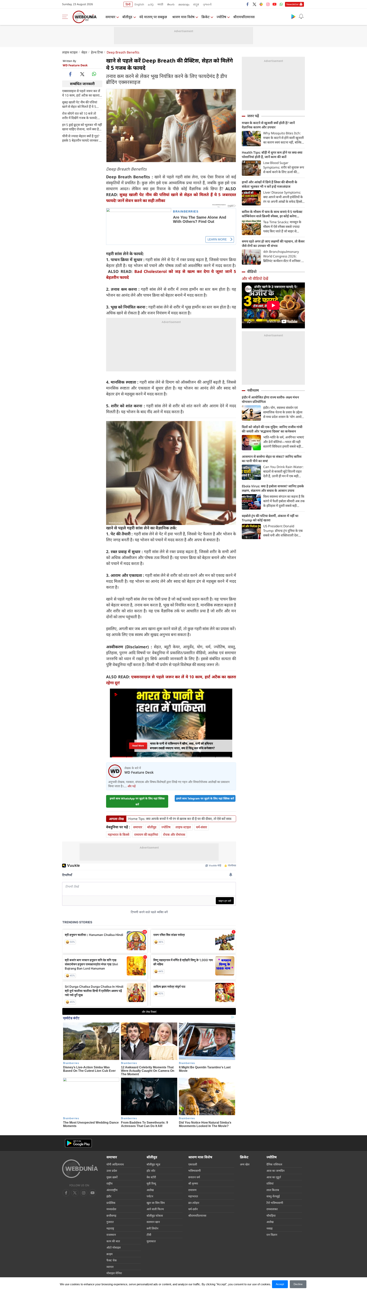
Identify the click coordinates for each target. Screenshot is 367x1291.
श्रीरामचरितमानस (244, 17)
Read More (138, 745)
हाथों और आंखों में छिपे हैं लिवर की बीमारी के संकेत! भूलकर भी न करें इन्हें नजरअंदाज (269, 184)
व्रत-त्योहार (193, 1203)
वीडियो (252, 271)
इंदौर (108, 1196)
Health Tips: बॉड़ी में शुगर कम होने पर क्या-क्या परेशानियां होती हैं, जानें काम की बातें (272, 154)
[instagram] (268, 4)
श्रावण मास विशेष (183, 17)
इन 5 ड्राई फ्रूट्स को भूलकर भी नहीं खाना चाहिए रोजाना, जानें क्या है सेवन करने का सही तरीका (82, 126)
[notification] (301, 16)
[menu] (66, 17)
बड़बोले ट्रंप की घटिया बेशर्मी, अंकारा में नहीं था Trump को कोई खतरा (270, 518)
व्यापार (110, 1267)
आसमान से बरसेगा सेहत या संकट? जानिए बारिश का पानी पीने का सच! (271, 458)
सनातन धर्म (194, 1177)
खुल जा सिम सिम (156, 1203)
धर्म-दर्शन (193, 1209)
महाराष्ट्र (110, 1228)
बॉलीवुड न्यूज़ (153, 1164)
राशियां (270, 1183)
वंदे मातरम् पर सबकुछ (153, 17)
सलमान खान (153, 1222)
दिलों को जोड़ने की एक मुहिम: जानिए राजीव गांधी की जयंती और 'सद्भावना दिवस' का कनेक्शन (272, 429)
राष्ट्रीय (109, 1183)
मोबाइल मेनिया (114, 1273)
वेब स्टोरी (151, 1177)
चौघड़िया (271, 1215)
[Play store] (293, 16)
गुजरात (110, 1222)
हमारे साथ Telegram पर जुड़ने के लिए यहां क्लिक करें (205, 798)
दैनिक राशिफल (274, 1164)
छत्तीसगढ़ (111, 1215)
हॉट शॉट (151, 1171)
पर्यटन (150, 1196)
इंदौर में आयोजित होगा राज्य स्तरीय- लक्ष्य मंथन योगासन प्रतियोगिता (270, 399)
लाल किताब (272, 1190)
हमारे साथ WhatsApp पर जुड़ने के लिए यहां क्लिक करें (137, 801)
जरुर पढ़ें (253, 115)
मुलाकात (151, 1241)
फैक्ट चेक (111, 1260)
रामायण (192, 1190)
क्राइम (109, 1254)
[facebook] (248, 4)
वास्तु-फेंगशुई (273, 1196)
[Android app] (78, 1143)
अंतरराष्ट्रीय (112, 1190)
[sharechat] (261, 4)
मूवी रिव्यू (151, 1183)
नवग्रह (269, 1228)
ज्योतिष (221, 17)
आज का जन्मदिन (275, 1171)
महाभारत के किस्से (118, 834)
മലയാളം (183, 4)
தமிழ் (151, 4)
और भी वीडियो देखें (255, 278)
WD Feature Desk (75, 65)
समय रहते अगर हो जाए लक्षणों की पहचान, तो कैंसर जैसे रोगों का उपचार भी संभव (273, 243)
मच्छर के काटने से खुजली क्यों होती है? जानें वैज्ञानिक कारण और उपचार (268, 125)
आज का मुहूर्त (273, 1177)
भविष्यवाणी (194, 1171)
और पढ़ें (131, 786)
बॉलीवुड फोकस (155, 1215)
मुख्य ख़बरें (112, 1177)
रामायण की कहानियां (146, 834)
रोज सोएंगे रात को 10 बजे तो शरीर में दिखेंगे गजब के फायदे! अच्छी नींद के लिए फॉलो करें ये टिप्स (79, 115)
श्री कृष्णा (193, 1183)
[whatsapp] (94, 74)
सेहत (84, 52)
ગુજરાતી (207, 4)
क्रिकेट (205, 17)
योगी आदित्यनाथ (115, 1164)
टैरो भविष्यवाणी (274, 1203)
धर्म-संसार (201, 827)
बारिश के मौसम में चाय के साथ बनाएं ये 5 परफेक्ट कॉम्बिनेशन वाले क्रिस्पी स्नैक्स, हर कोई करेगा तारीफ (272, 213)
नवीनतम (253, 390)
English (139, 4)
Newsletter (292, 4)
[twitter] (254, 4)
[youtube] (274, 4)
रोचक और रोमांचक (174, 834)
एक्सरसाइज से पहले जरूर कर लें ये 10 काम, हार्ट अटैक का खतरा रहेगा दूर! (81, 92)
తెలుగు (171, 4)
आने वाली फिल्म (155, 1209)
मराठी (160, 4)
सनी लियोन (152, 1228)
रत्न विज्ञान (271, 1235)
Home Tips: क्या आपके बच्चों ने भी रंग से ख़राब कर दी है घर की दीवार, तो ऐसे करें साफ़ (179, 819)
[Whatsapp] (281, 4)
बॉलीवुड (127, 17)
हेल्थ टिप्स (97, 52)
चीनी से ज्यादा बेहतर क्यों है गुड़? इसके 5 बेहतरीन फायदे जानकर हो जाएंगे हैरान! (81, 138)
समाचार (110, 17)
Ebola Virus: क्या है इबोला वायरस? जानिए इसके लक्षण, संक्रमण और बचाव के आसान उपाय (273, 488)
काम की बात (113, 1241)
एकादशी (192, 1164)
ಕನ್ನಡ (196, 4)
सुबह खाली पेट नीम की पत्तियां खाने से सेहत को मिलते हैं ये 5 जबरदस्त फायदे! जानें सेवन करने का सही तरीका (81, 104)
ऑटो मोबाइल (113, 1247)
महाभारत (193, 1196)
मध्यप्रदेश (111, 1209)
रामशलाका (272, 1209)
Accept (280, 1284)
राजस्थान (111, 1235)
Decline (298, 1284)
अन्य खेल (244, 1164)
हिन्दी (128, 4)
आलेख (150, 1190)
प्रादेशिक (110, 1203)
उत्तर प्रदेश (111, 1171)
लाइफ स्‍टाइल (70, 52)
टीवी (149, 1235)
